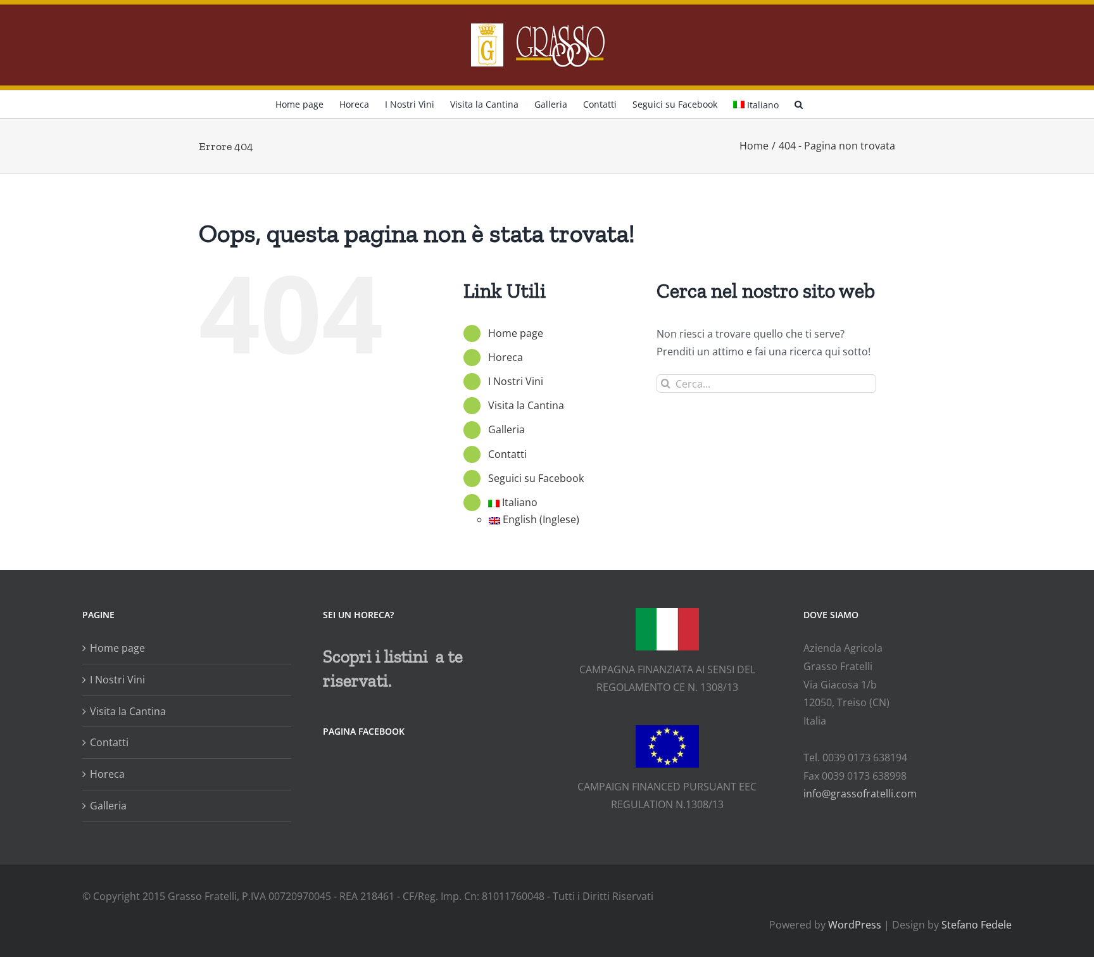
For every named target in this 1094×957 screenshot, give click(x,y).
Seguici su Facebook (536, 478)
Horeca (505, 357)
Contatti (507, 454)
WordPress (854, 925)
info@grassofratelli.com (860, 794)
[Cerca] (799, 103)
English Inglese (541, 519)
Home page (515, 333)
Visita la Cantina (526, 405)
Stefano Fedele (976, 925)
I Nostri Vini (515, 381)
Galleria (506, 429)
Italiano (763, 105)
